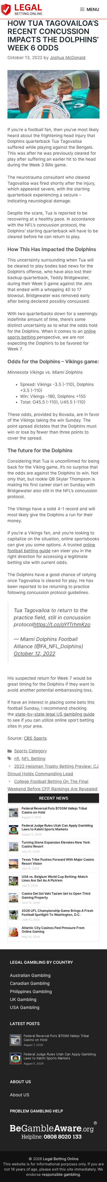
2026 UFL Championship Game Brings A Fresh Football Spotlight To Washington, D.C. (57, 913)
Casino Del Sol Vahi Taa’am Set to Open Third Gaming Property (56, 895)
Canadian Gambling (30, 983)
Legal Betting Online (61, 1158)
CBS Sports (35, 738)
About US (19, 1094)
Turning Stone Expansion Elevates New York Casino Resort (56, 844)
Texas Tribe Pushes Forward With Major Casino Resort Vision (58, 861)
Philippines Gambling (31, 991)
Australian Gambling (30, 975)
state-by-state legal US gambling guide (55, 714)
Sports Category (30, 750)
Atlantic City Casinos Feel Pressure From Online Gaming (53, 930)
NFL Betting (33, 758)
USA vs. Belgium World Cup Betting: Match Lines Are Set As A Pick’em (55, 879)
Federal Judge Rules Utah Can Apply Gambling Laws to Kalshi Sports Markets (57, 827)
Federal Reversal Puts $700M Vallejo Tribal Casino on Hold (54, 810)
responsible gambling (61, 1174)
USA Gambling (24, 1007)
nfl (16, 758)
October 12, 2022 (34, 653)
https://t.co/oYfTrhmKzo (61, 624)
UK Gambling (23, 999)
